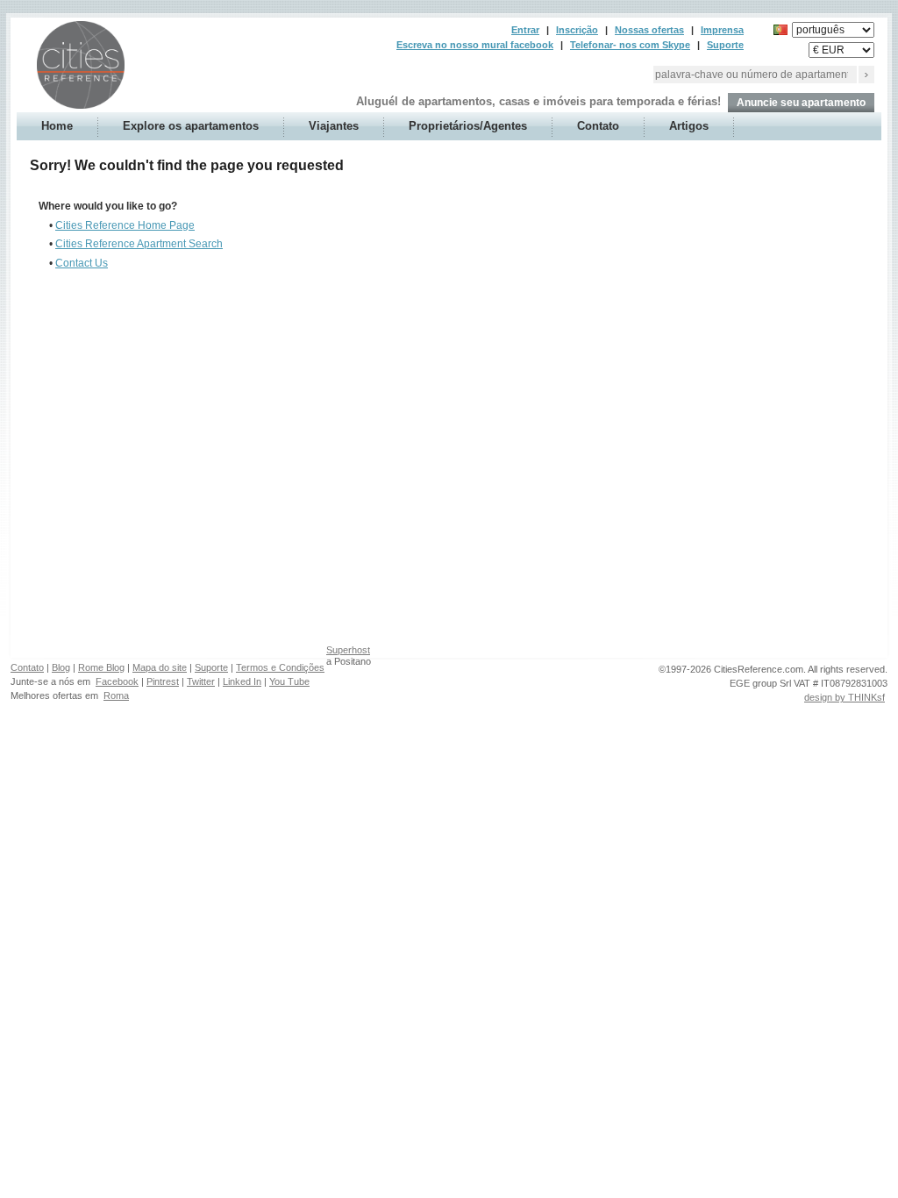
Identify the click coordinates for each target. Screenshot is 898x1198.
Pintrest (162, 681)
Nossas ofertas (649, 30)
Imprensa (722, 30)
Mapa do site (159, 667)
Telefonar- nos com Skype (630, 44)
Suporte (725, 44)
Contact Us (81, 263)
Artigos (689, 125)
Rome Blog (101, 667)
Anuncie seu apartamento (801, 102)
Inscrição (577, 30)
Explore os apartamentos (191, 125)
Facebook (117, 681)
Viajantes (334, 125)
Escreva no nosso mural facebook (474, 44)
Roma (116, 695)
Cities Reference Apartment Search (139, 244)
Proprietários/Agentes (468, 125)
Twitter (201, 681)
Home (57, 125)
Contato (598, 125)
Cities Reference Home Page (125, 225)
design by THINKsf (844, 697)
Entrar (525, 30)
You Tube (289, 681)
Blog (61, 667)
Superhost (348, 650)
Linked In (242, 681)
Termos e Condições (280, 667)
